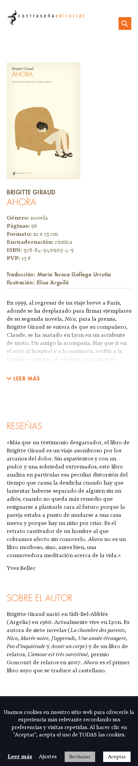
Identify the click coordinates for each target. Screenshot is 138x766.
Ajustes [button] (48, 756)
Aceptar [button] (117, 757)
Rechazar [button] (79, 757)
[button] (23, 378)
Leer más (20, 756)
